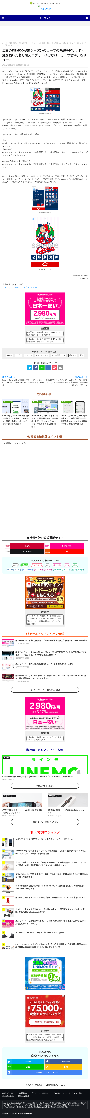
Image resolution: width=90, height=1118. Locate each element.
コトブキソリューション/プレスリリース (20, 287)
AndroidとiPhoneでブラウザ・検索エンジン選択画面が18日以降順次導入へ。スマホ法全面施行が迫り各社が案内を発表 (74, 420)
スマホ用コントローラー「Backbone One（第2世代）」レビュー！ (22, 811)
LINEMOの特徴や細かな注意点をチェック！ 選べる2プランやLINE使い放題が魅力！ (38, 777)
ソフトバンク (27, 552)
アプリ (18, 355)
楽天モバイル (67, 546)
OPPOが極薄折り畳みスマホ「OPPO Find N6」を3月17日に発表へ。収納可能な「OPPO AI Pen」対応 (49, 887)
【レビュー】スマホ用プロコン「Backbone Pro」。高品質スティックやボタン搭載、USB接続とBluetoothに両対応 (49, 910)
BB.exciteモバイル (61, 570)
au (67, 552)
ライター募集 (8, 1096)
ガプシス (46, 18)
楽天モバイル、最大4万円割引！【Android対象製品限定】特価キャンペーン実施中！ (44, 340)
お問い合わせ (23, 1096)
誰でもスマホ (77, 570)
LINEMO (24, 565)
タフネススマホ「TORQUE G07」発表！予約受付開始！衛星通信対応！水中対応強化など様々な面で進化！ (51, 875)
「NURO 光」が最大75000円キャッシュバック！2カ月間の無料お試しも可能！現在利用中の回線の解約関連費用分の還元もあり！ (45, 1037)
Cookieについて (60, 1093)
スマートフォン (42, 355)
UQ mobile (57, 565)
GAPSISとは (7, 1093)
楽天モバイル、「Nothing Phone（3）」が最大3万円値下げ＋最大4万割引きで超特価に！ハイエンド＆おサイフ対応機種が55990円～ (50, 653)
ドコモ (27, 546)
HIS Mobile (27, 570)
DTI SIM (38, 570)
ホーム (4, 43)
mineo (75, 565)
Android (9, 355)
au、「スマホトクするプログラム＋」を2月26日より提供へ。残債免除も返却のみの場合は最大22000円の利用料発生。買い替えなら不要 (50, 945)
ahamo (15, 565)
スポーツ (28, 355)
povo (47, 565)
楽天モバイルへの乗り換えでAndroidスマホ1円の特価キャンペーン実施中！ (44, 333)
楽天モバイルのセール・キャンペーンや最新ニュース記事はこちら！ (44, 738)
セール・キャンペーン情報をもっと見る (45, 690)
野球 (10, 43)
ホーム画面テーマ (59, 355)
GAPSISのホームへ (56, 1085)
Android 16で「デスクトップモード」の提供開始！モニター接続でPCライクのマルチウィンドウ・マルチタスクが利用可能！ (45, 421)
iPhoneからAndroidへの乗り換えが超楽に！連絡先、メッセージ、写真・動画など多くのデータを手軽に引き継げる (15, 420)
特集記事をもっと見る (45, 786)
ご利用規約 (22, 1093)
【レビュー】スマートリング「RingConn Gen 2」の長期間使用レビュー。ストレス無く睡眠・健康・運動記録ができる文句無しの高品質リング (50, 863)
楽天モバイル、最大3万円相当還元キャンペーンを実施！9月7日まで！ (45, 664)
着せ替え (72, 355)
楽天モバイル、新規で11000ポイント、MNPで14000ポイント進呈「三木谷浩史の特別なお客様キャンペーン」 (50, 922)
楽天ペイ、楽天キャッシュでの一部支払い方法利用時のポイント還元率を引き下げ (50, 897)
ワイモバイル (37, 565)
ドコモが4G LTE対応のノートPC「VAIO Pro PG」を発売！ (40, 933)
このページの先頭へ (35, 1085)
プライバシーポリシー (40, 1093)
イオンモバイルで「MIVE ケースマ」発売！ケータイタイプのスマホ (44, 839)
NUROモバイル (13, 570)
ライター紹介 (77, 1093)
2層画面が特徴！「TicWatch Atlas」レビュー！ (66, 811)
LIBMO (48, 570)
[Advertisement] (45, 34)
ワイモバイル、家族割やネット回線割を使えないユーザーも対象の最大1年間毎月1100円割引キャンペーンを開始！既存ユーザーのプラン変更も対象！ (44, 620)
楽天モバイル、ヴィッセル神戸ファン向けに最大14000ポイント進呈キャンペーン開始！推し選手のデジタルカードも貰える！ (50, 677)
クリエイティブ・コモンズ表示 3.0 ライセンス (28, 1105)
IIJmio (67, 565)
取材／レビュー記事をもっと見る (45, 822)
